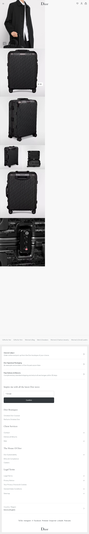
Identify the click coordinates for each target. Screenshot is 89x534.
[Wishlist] (77, 3)
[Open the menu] (4, 3)
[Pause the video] (4, 43)
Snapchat (52, 521)
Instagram (27, 521)
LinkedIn (60, 521)
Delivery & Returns (10, 437)
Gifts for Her (6, 340)
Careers (6, 463)
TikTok (20, 521)
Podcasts (67, 521)
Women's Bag (30, 340)
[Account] (81, 3)
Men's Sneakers (42, 340)
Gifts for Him (18, 340)
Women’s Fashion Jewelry (60, 340)
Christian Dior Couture (12, 416)
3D (41, 84)
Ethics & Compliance (11, 459)
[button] (22, 24)
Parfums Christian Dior (12, 419)
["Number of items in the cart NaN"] (85, 3)
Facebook (37, 521)
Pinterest (45, 521)
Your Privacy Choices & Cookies (15, 485)
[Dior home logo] (44, 3)
